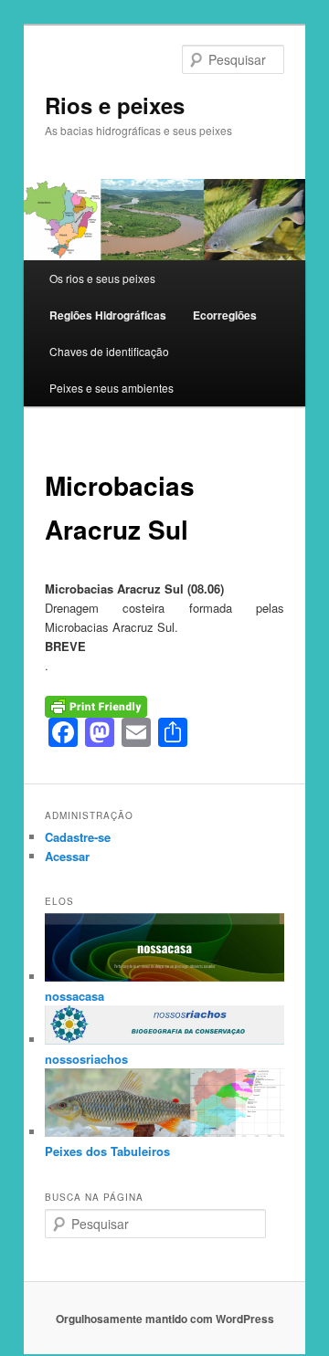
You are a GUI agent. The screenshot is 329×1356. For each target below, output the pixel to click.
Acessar (67, 856)
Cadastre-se (78, 837)
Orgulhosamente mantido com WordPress (165, 1318)
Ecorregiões (225, 315)
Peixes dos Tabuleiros (107, 1151)
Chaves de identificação (109, 351)
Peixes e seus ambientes (111, 387)
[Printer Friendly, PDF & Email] (96, 705)
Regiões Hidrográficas (107, 315)
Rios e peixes (115, 105)
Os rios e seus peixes (102, 278)
